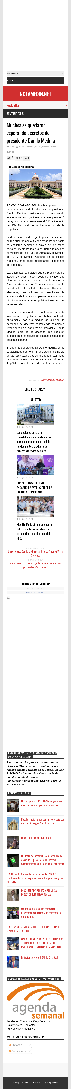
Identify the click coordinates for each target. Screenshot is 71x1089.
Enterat (21, 147)
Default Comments (36, 589)
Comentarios (18, 1051)
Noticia (38, 147)
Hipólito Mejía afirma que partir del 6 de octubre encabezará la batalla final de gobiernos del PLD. (34, 531)
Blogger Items (53, 1083)
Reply (11, 147)
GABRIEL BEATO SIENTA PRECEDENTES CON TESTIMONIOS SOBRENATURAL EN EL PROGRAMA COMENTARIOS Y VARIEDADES (42, 943)
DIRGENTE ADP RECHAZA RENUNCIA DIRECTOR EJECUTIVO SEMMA (39, 892)
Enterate (15, 113)
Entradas (16, 1045)
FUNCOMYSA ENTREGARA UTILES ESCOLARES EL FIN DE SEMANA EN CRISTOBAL (34, 929)
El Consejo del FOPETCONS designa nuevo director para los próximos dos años (41, 803)
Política (53, 147)
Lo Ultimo (29, 147)
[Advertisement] (35, 35)
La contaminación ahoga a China (37, 838)
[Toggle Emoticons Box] (8, 598)
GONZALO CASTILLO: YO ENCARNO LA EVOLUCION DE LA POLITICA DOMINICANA (34, 487)
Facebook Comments (36, 592)
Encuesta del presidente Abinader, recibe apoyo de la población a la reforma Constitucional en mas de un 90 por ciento (42, 860)
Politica (45, 147)
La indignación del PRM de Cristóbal (39, 957)
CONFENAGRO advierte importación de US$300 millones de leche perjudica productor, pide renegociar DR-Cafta (35, 878)
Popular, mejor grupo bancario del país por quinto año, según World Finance (42, 821)
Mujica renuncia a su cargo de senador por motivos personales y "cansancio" (35, 565)
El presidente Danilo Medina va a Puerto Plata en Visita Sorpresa (35, 553)
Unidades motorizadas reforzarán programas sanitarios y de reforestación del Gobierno (42, 913)
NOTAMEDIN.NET (35, 94)
